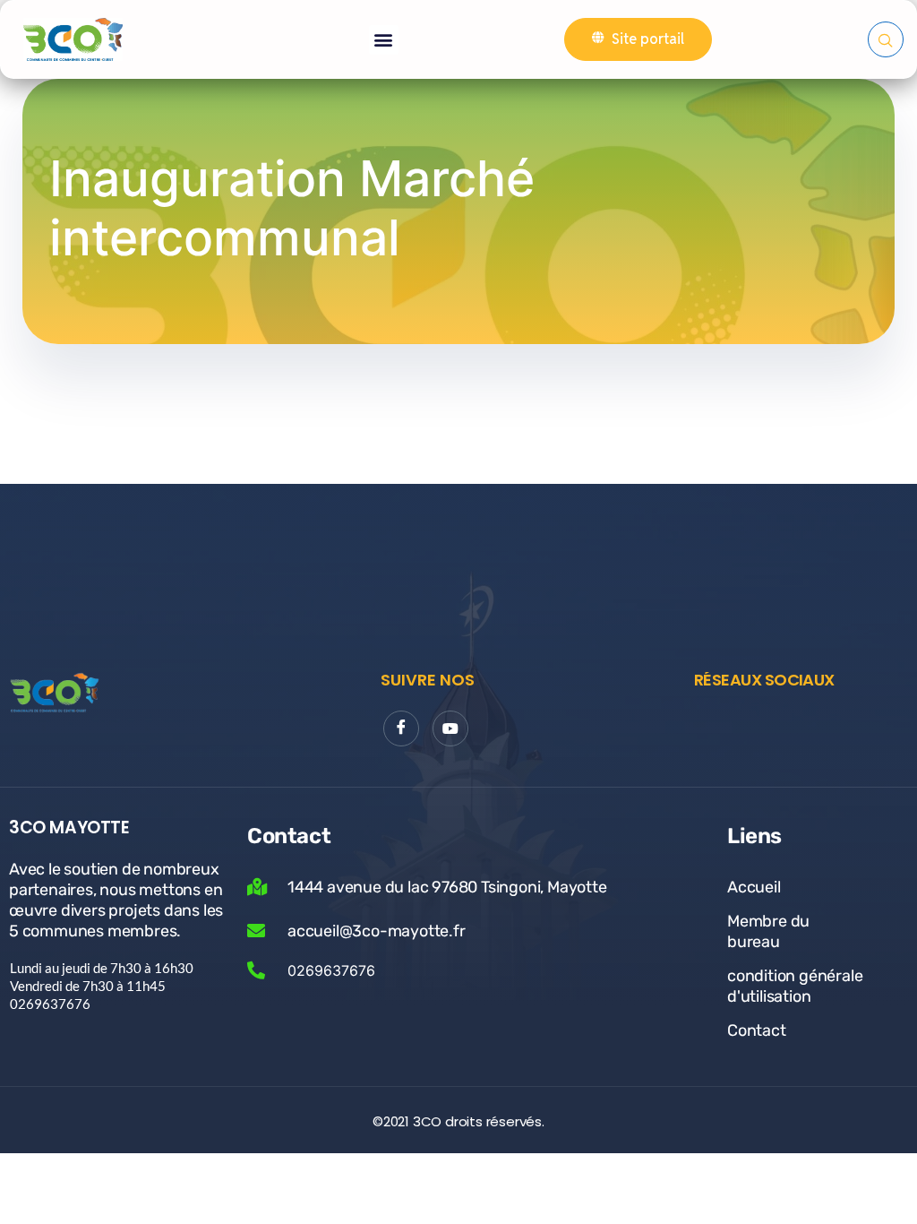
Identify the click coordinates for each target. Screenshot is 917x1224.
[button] (384, 40)
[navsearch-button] (886, 39)
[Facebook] (401, 728)
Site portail (648, 39)
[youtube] (450, 728)
